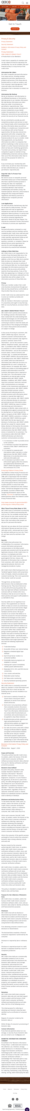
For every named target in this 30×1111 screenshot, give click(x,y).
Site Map (15, 1093)
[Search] (22, 2)
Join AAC (14, 6)
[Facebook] (13, 1099)
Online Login (24, 6)
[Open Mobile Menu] (27, 3)
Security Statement (7, 44)
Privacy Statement (6, 41)
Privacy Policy (24, 1089)
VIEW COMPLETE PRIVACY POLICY (11, 54)
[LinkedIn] (17, 1099)
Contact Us (15, 28)
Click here (10, 494)
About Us (10, 1089)
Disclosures (16, 1089)
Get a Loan (5, 6)
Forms (4, 1089)
